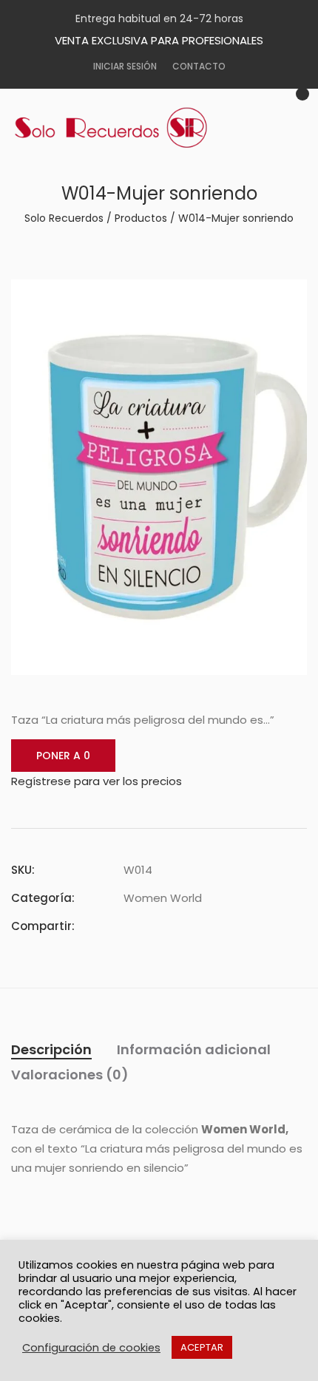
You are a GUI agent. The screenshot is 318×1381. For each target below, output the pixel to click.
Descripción (51, 1049)
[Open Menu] (281, 137)
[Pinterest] (181, 926)
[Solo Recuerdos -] (122, 127)
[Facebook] (128, 926)
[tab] (51, 1049)
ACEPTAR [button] (201, 1347)
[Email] (207, 926)
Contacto (199, 66)
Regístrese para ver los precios (96, 781)
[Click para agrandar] (285, 299)
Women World (163, 898)
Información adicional (194, 1049)
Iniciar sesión (125, 66)
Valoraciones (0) (70, 1074)
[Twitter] (154, 926)
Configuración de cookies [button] (91, 1347)
